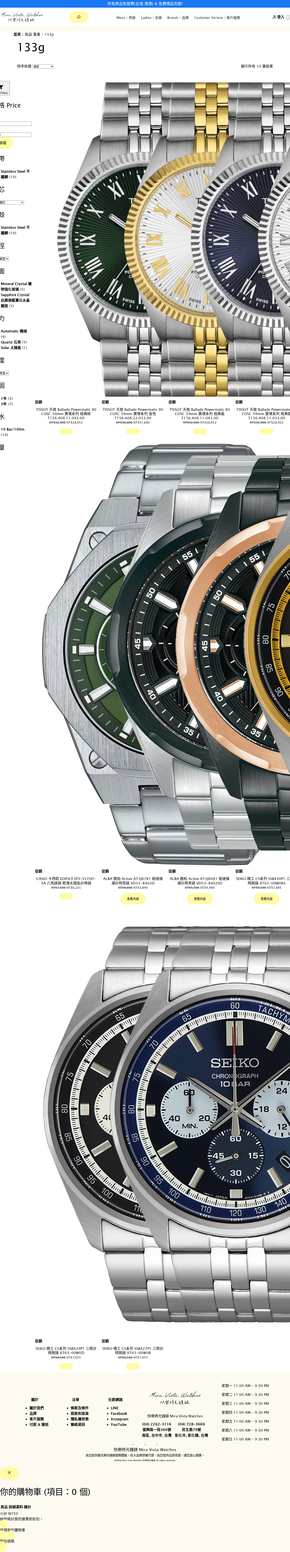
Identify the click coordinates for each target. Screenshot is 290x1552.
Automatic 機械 (14, 331)
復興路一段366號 (156, 1429)
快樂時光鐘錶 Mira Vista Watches (175, 1416)
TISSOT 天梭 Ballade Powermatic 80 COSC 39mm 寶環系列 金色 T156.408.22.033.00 (133, 413)
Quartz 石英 (11, 342)
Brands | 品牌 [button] (178, 17)
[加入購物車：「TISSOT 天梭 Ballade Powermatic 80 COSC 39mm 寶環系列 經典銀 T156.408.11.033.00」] (266, 431)
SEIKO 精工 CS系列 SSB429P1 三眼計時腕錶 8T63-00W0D (66, 1350)
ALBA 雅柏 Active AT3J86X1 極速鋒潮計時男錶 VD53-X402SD (199, 881)
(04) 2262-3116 (156, 1424)
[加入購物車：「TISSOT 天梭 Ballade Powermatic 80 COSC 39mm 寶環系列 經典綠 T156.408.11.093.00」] (66, 431)
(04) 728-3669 (191, 1424)
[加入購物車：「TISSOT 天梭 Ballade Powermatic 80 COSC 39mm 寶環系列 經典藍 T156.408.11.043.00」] (200, 431)
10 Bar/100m (12, 429)
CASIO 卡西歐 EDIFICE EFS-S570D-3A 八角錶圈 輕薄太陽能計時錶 (66, 881)
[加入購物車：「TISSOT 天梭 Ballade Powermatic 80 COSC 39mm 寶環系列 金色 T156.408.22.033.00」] (133, 431)
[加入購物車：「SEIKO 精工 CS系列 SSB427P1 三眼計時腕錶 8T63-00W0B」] (133, 1366)
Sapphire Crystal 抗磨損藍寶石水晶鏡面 (15, 300)
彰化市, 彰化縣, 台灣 (191, 1435)
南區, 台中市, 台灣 (157, 1435)
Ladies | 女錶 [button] (151, 17)
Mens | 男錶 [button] (126, 17)
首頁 (17, 34)
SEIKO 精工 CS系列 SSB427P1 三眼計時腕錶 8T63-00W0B (132, 1350)
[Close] (9, 1473)
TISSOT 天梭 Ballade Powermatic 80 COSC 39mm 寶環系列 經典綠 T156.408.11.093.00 (66, 413)
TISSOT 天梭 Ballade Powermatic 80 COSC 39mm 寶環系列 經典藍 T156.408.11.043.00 (199, 413)
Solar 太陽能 (11, 347)
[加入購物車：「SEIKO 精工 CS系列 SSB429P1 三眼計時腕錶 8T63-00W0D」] (66, 1366)
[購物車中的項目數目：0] (288, 17)
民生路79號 (191, 1429)
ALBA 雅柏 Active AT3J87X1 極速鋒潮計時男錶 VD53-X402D (133, 881)
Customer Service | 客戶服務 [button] (217, 17)
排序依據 (24, 66)
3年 (4, 404)
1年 (4, 398)
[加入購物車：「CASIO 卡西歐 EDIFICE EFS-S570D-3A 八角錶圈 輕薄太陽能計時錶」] (66, 896)
